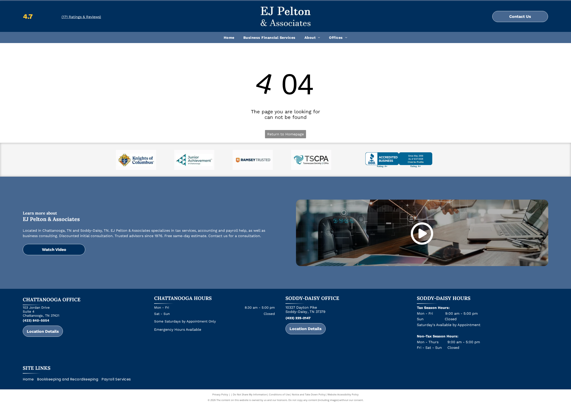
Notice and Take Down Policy (308, 394)
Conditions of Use (279, 394)
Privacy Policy (220, 394)
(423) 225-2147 (298, 318)
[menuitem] (229, 37)
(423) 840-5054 (36, 320)
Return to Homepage (285, 134)
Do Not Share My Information (250, 394)
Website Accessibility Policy (343, 394)
